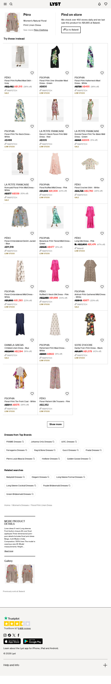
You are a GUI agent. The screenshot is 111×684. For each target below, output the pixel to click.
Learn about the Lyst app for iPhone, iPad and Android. (31, 648)
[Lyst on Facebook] (18, 636)
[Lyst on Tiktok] (9, 636)
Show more (55, 424)
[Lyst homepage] (55, 4)
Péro (27, 14)
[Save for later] (32, 73)
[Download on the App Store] (12, 641)
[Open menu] (5, 4)
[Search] (11, 4)
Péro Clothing (41, 30)
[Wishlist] (106, 4)
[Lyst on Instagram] (5, 636)
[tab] (14, 40)
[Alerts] (99, 4)
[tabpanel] (55, 235)
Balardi (22, 591)
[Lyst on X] (13, 636)
